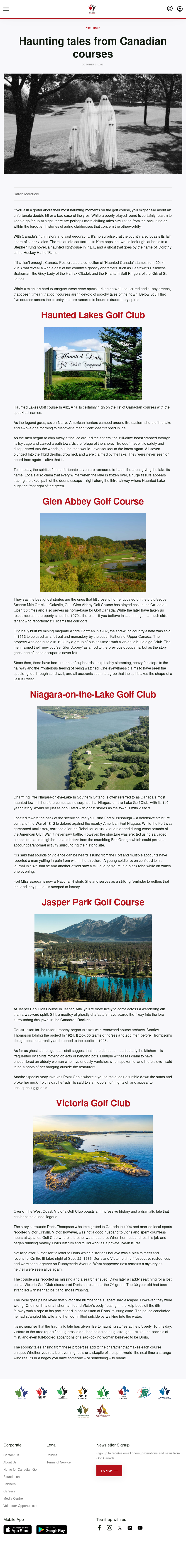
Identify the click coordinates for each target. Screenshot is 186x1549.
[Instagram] (109, 1528)
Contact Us (11, 1455)
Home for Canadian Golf (20, 1469)
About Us (10, 1462)
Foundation (11, 1476)
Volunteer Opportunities (20, 1505)
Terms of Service (58, 1462)
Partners (9, 1484)
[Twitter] (119, 1528)
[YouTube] (140, 1528)
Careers (9, 1491)
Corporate (12, 1445)
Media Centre (13, 1498)
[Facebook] (99, 1528)
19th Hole (93, 28)
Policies (51, 1455)
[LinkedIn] (130, 1528)
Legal (51, 1445)
